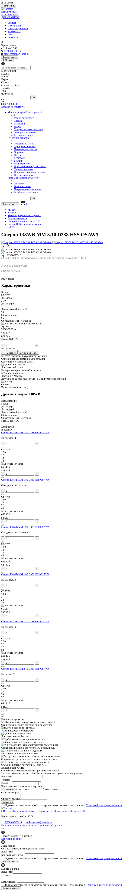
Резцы (17, 126)
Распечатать (7, 278)
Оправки (19, 152)
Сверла (18, 120)
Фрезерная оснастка (25, 146)
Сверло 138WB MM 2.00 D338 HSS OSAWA (25, 574)
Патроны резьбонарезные (28, 189)
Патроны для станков (25, 149)
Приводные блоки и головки (29, 172)
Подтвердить (9, 6)
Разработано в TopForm (49, 825)
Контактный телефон (12, 855)
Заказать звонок (10, 204)
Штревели (19, 158)
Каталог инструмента (13, 106)
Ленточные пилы (23, 135)
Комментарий (8, 881)
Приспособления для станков (30, 166)
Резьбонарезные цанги (26, 192)
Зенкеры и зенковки (25, 132)
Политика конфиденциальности (18, 825)
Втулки (18, 160)
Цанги (17, 155)
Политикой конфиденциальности (104, 805)
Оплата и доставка (18, 28)
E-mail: (5, 783)
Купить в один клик (29, 353)
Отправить (8, 802)
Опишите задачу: (10, 798)
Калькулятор (14, 31)
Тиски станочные (23, 169)
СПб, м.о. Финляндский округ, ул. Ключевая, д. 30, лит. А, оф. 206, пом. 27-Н (43, 811)
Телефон (5, 875)
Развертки (19, 123)
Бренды (12, 22)
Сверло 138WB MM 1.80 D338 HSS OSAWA (25, 479)
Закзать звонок (10, 57)
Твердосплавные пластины (28, 129)
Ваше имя (6, 851)
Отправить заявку (11, 888)
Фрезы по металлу (24, 118)
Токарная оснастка (24, 143)
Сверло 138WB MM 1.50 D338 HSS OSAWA (25, 432)
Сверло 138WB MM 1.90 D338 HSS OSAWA (25, 527)
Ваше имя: (7, 776)
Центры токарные (23, 175)
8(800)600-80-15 (9, 104)
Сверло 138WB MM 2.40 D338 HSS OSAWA (25, 668)
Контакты (13, 37)
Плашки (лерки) (22, 186)
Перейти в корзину (11, 838)
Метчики (19, 183)
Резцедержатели (22, 163)
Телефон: (6, 779)
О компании (14, 25)
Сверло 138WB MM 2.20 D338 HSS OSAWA (25, 621)
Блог (10, 34)
